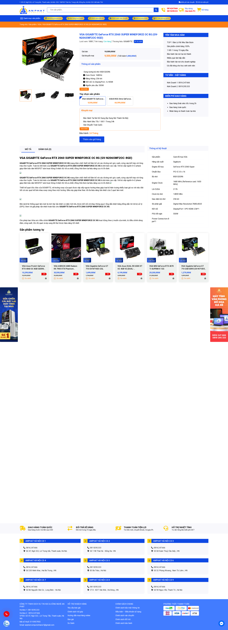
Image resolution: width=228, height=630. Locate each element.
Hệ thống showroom (54, 18)
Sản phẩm (32, 24)
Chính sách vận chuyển (124, 615)
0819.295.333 (184, 86)
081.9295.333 (95, 548)
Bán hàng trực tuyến (76, 18)
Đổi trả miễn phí (202, 2)
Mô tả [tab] (28, 149)
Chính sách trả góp (75, 612)
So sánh (139, 41)
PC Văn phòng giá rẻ (162, 18)
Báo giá (71, 619)
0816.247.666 (184, 83)
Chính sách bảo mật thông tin (127, 608)
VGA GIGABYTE (30, 158)
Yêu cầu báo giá (74, 608)
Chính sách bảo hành (123, 623)
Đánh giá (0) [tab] (44, 149)
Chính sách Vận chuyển (120, 18)
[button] (46, 278)
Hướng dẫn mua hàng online (79, 615)
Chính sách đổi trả (97, 18)
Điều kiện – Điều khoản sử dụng (128, 612)
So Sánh (71, 623)
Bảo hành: (84, 133)
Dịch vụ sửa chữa (141, 18)
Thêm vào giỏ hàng (92, 139)
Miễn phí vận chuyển (187, 2)
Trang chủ (23, 24)
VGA (39, 24)
